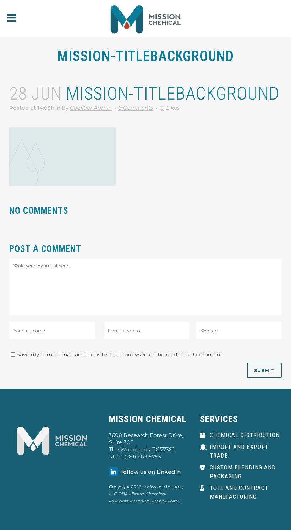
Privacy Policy (165, 500)
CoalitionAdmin (91, 108)
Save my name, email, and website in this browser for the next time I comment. (119, 354)
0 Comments (135, 108)
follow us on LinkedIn (151, 471)
